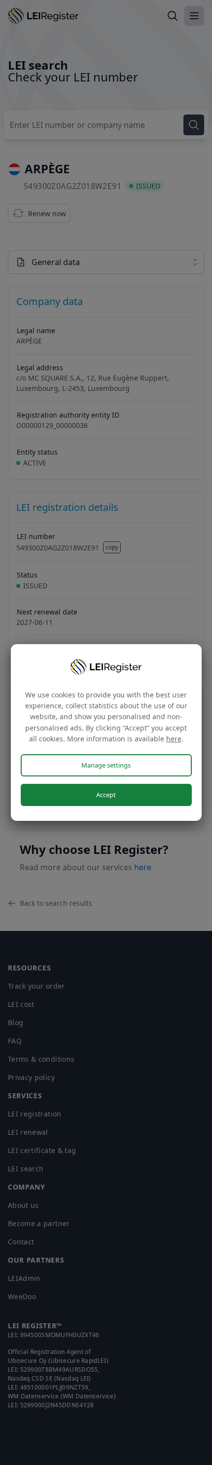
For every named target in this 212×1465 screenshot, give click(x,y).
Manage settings (106, 765)
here (173, 738)
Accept (106, 794)
